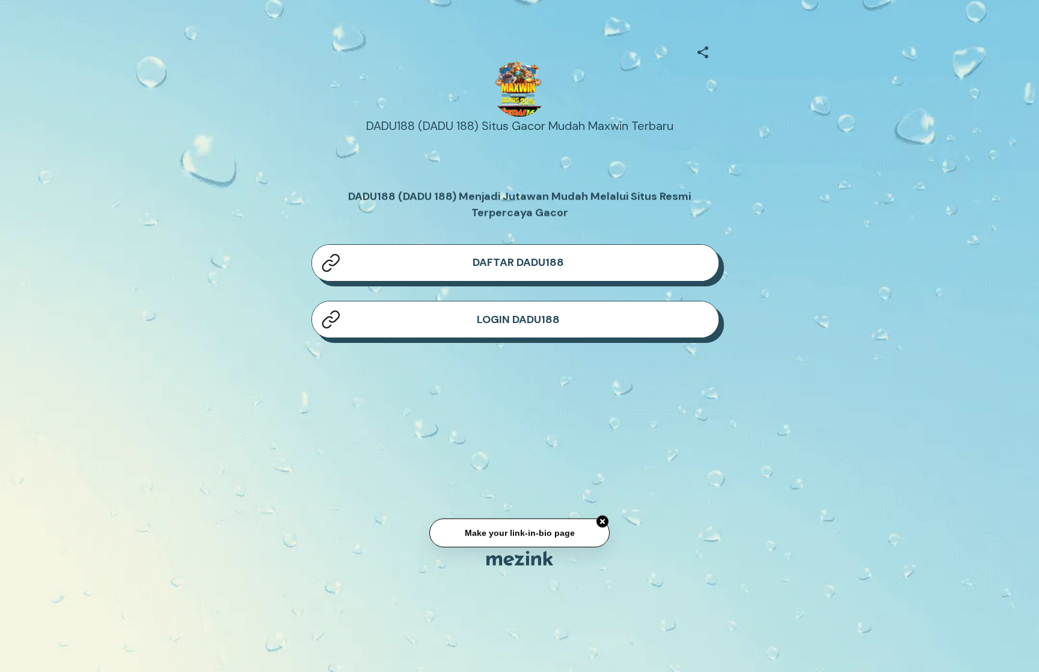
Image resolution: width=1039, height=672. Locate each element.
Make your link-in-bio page (519, 535)
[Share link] (703, 51)
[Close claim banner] (602, 524)
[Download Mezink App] (519, 558)
